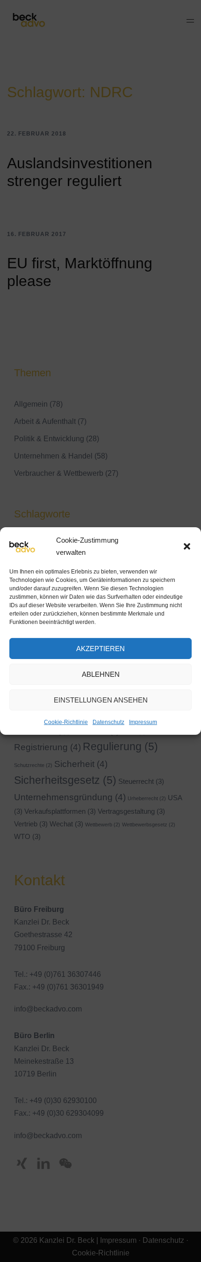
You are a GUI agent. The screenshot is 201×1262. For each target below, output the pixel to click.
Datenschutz (108, 722)
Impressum (143, 722)
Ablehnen (101, 674)
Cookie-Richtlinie (66, 722)
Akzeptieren (100, 648)
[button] (187, 546)
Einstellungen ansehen (101, 699)
